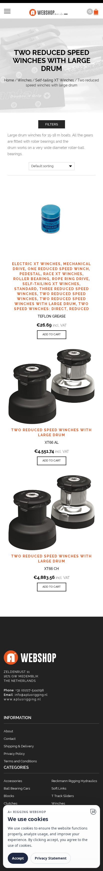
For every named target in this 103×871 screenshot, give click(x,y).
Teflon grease (52, 316)
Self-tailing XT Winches (54, 80)
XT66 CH (51, 569)
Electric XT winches (36, 264)
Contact (10, 739)
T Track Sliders (63, 796)
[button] (51, 334)
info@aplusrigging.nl (31, 695)
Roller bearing (31, 279)
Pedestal (30, 274)
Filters (51, 124)
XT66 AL (51, 442)
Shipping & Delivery (19, 746)
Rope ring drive (70, 279)
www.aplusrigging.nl (22, 699)
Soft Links (59, 788)
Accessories (13, 781)
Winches (25, 80)
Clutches (10, 803)
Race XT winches (62, 274)
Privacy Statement (50, 858)
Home (9, 80)
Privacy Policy (14, 754)
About (8, 731)
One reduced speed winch (58, 269)
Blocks (9, 796)
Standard (25, 289)
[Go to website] (93, 812)
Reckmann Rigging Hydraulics (74, 781)
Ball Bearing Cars (17, 788)
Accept (18, 858)
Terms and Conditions (20, 761)
